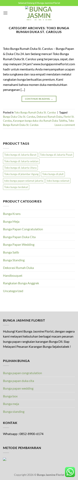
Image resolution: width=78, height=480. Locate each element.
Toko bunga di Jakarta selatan (21, 161)
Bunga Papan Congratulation (23, 229)
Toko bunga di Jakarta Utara (20, 167)
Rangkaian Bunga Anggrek (21, 283)
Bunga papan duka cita (18, 381)
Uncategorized (13, 291)
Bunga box (10, 396)
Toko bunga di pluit (53, 174)
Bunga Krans (12, 213)
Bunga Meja (11, 221)
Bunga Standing (14, 260)
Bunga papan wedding (18, 388)
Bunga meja (11, 404)
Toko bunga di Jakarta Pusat (56, 154)
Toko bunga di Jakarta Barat (20, 154)
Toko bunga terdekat (16, 187)
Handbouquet (12, 275)
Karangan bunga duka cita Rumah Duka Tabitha (40, 120)
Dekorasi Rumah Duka (49, 116)
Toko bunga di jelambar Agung (21, 174)
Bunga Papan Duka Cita (19, 237)
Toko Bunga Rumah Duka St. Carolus (35, 112)
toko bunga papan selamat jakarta (23, 180)
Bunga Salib (11, 252)
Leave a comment (65, 124)
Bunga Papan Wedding (18, 244)
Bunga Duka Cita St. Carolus (19, 116)
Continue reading (39, 98)
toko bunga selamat (58, 180)
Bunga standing (13, 411)
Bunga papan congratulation (22, 373)
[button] (5, 13)
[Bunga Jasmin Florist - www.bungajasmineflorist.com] (39, 13)
